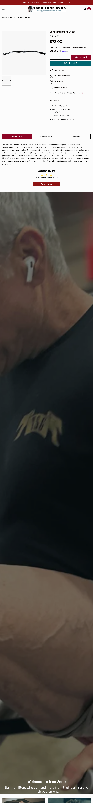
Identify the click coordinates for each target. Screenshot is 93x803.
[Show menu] (3, 9)
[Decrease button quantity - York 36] (54, 57)
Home (4, 18)
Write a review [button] (47, 184)
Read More (6, 165)
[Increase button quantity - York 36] (66, 57)
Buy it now (70, 63)
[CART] (89, 8)
